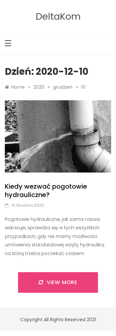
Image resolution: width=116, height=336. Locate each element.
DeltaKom (58, 16)
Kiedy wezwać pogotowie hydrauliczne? (46, 190)
